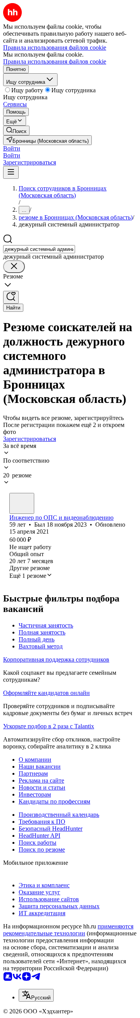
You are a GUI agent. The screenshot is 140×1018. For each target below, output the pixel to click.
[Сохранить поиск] (11, 297)
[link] (16, 130)
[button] (11, 148)
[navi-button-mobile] (11, 172)
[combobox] (39, 249)
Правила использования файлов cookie (54, 61)
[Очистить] (14, 266)
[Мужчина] (21, 503)
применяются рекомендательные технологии (68, 930)
